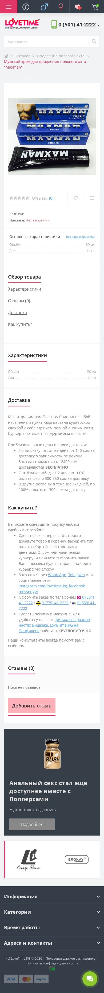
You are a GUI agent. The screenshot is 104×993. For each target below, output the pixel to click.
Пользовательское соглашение (70, 958)
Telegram (76, 574)
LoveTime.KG (20, 958)
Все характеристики (80, 237)
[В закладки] (75, 198)
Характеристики (24, 289)
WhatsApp (57, 574)
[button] (79, 24)
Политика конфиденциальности (52, 963)
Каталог (23, 55)
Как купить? (20, 324)
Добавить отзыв (31, 705)
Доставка (17, 312)
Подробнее (32, 824)
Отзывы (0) (19, 301)
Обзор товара (24, 277)
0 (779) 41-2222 (55, 602)
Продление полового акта (61, 55)
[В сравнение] (92, 198)
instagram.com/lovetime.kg (43, 585)
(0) (51, 198)
